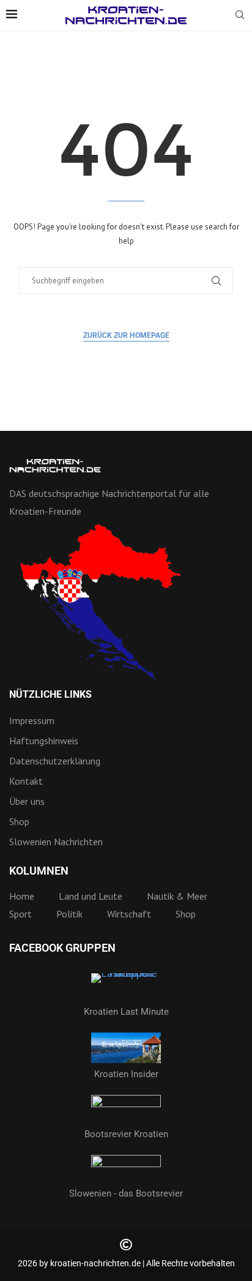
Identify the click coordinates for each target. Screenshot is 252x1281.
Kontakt (26, 781)
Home (21, 896)
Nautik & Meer (177, 896)
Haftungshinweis (43, 740)
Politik (69, 914)
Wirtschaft (129, 914)
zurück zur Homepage (126, 335)
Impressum (31, 720)
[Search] (240, 15)
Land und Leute (90, 896)
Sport (20, 914)
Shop (19, 821)
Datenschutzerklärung (54, 761)
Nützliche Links (50, 695)
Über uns (27, 801)
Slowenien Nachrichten (56, 841)
